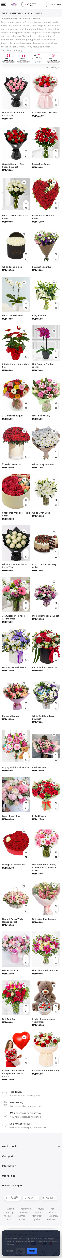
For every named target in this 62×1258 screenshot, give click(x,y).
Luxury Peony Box (11, 816)
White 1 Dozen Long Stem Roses (15, 217)
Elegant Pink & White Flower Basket (12, 920)
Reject (20, 1250)
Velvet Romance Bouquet (45, 1070)
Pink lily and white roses (45, 970)
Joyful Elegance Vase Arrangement (13, 617)
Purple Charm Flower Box (15, 667)
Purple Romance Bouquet (45, 615)
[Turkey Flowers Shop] (15, 4)
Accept (32, 1250)
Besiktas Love (39, 767)
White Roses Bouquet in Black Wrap (14, 566)
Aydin (22, 1219)
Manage (9, 1250)
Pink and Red (9, 1019)
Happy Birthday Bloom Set (16, 767)
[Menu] (3, 4)
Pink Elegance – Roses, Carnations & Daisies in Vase (44, 867)
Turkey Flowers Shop (11, 13)
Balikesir (51, 1219)
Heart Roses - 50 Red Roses (43, 217)
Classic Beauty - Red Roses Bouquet (13, 165)
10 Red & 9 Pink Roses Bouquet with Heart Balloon (13, 1073)
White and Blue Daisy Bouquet (43, 717)
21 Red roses (39, 816)
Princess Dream (10, 970)
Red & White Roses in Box (45, 667)
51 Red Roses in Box (12, 464)
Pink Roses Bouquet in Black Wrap (13, 114)
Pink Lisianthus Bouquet (44, 919)
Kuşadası (36, 1219)
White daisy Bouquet (43, 464)
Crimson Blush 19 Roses (44, 112)
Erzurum (28, 13)
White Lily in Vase (41, 512)
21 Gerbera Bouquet (12, 415)
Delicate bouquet (11, 716)
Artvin (9, 1219)
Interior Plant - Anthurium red (15, 366)
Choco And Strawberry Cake (44, 566)
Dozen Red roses (41, 164)
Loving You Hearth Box (13, 864)
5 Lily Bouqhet (39, 315)
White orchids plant (12, 315)
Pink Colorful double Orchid (42, 366)
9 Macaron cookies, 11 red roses (16, 514)
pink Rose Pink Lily (41, 415)
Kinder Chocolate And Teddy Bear (43, 1020)
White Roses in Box (12, 267)
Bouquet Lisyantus (41, 267)
